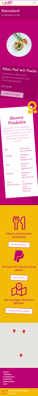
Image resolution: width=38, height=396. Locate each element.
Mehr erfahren (19, 278)
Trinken (7, 374)
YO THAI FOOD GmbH (18, 391)
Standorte (9, 377)
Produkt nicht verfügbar (12, 94)
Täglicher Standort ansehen (19, 311)
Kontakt (7, 379)
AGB (5, 384)
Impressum (8, 382)
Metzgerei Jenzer (19, 132)
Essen (6, 372)
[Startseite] (7, 3)
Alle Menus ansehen (19, 244)
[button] (14, 331)
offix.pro (12, 393)
